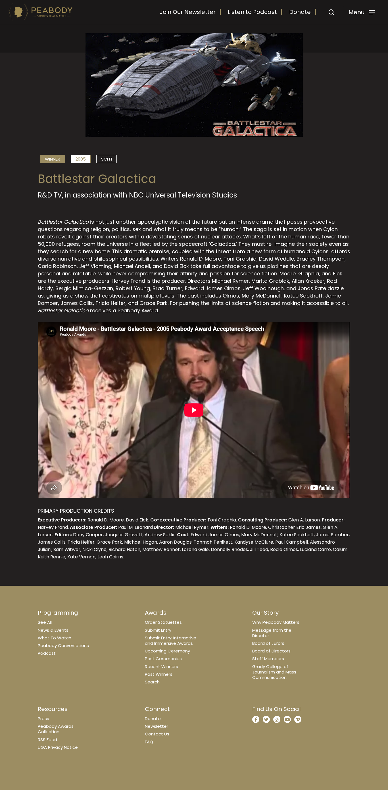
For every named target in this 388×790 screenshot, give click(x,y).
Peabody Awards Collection (56, 729)
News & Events (53, 630)
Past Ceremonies (163, 659)
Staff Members (268, 659)
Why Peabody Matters (275, 622)
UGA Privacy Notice (58, 747)
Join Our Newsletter (188, 12)
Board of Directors (271, 651)
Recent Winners (161, 667)
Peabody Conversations (63, 645)
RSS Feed (47, 740)
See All (45, 622)
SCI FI (106, 159)
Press (43, 719)
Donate (300, 12)
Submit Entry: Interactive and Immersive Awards (170, 640)
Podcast (47, 653)
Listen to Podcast (252, 12)
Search (152, 682)
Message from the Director (271, 633)
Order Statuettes (163, 622)
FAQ (149, 742)
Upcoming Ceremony (167, 651)
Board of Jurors (268, 643)
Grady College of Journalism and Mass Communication (274, 672)
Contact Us (157, 734)
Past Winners (158, 674)
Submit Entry (158, 630)
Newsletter (156, 726)
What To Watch (54, 638)
